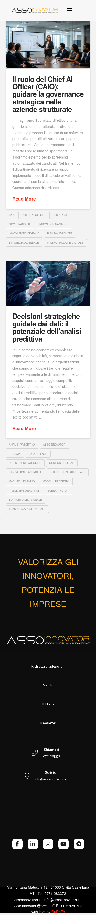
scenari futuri (58, 490)
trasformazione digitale (65, 243)
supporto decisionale (25, 499)
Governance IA (20, 224)
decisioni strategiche (25, 463)
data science (38, 454)
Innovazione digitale (24, 233)
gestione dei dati (61, 463)
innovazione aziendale (25, 472)
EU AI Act (60, 215)
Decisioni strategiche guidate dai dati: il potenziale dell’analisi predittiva (46, 327)
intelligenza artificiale (67, 472)
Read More (24, 199)
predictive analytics (24, 490)
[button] (69, 10)
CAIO (12, 215)
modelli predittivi (56, 481)
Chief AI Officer (34, 215)
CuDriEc (58, 911)
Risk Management (59, 233)
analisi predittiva (22, 444)
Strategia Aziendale (24, 243)
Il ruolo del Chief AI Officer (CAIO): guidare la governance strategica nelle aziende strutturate (48, 94)
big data (15, 454)
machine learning (22, 481)
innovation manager (53, 224)
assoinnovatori (54, 444)
